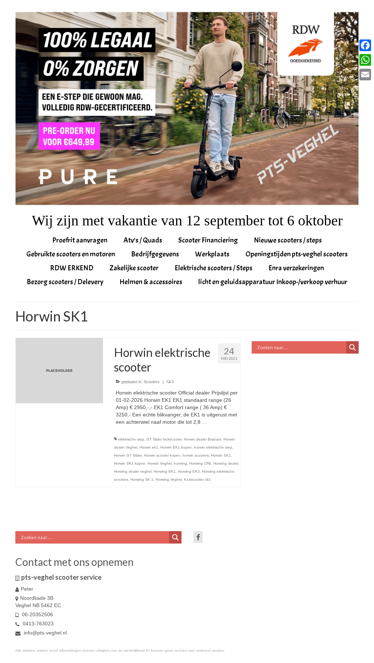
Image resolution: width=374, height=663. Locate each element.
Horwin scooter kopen (162, 455)
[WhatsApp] (365, 60)
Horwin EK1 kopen (176, 447)
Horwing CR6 (200, 463)
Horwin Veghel (160, 463)
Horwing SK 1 (141, 479)
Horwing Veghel (169, 479)
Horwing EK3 (189, 471)
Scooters (152, 382)
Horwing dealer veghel (133, 471)
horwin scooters (196, 455)
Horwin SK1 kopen (129, 463)
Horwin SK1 (221, 455)
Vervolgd (219, 422)
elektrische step (131, 439)
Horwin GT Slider (128, 455)
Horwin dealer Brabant (202, 439)
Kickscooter (193, 479)
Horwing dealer (225, 463)
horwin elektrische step (213, 447)
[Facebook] (365, 45)
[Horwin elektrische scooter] (59, 370)
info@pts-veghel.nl (44, 633)
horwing (180, 463)
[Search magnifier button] (352, 347)
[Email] (365, 74)
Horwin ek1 (149, 447)
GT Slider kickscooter (164, 439)
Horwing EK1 (165, 471)
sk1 (208, 479)
